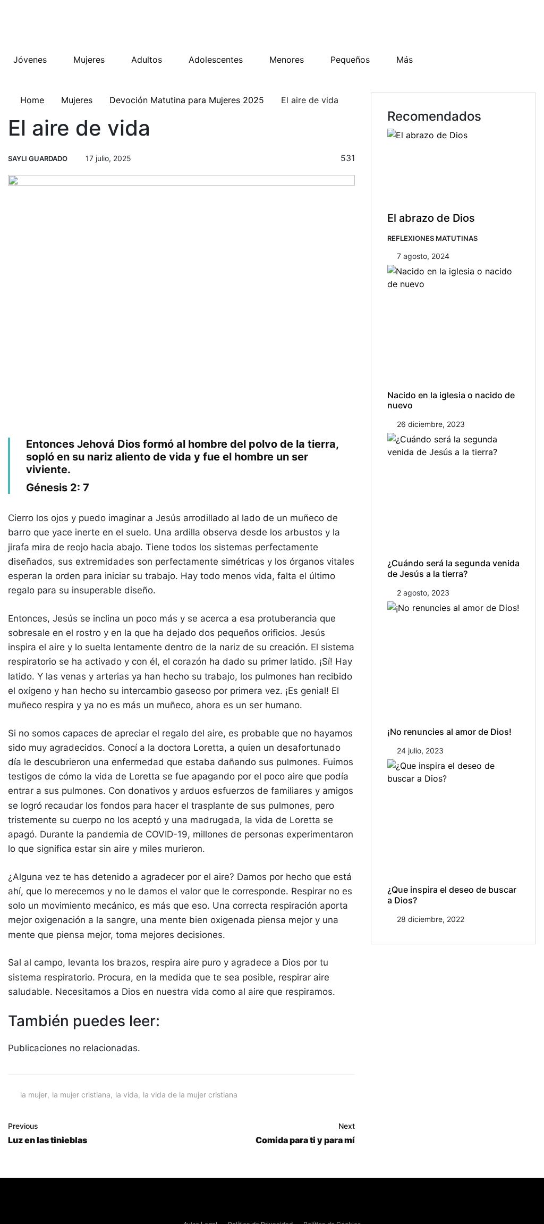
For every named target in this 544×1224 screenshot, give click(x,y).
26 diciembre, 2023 (431, 424)
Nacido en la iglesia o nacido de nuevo (451, 400)
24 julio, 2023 (420, 750)
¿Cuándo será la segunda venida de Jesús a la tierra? (453, 568)
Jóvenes (30, 59)
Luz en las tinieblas (47, 1133)
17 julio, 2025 (108, 158)
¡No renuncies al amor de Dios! (449, 731)
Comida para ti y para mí (305, 1133)
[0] (319, 159)
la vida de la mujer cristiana (190, 1094)
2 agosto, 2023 (423, 592)
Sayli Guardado (37, 158)
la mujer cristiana (81, 1094)
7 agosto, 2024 (423, 256)
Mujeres (89, 59)
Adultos (146, 59)
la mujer (33, 1094)
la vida (126, 1094)
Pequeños (350, 59)
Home (31, 100)
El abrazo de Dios (431, 218)
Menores (286, 59)
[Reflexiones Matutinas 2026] (77, 26)
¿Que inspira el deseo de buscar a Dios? (451, 894)
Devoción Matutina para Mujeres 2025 (186, 100)
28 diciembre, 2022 (430, 919)
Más (404, 59)
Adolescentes (216, 59)
